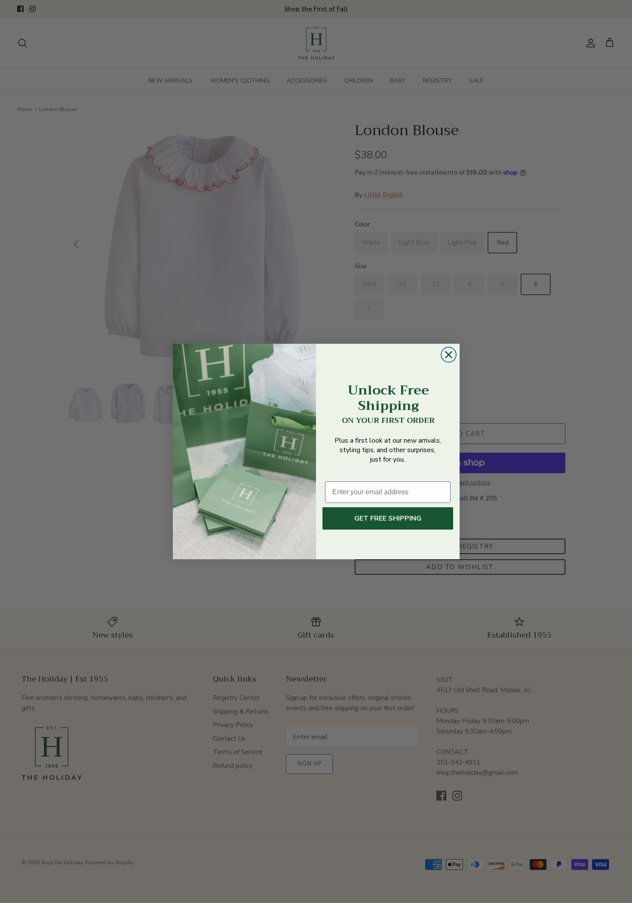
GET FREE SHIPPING (387, 518)
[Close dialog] (448, 354)
